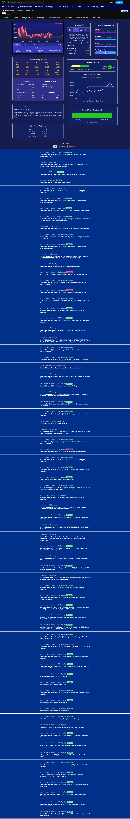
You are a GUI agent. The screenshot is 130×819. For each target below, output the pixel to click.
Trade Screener (8, 7)
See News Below (92, 122)
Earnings (49, 7)
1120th (47, 67)
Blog (108, 7)
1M (34, 44)
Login (111, 2)
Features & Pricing (91, 7)
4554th (47, 74)
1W (25, 44)
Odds (16, 18)
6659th (18, 74)
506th (17, 67)
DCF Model (68, 18)
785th (37, 67)
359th (57, 74)
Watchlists (39, 7)
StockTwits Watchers (38, 126)
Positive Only (62, 146)
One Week (81, 29)
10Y (50, 44)
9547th (27, 74)
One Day (75, 29)
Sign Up (119, 2)
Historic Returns (82, 18)
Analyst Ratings (62, 7)
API (102, 7)
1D (17, 44)
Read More (82, 40)
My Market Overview (24, 7)
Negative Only (72, 146)
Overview (6, 18)
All (55, 146)
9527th (37, 74)
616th (27, 67)
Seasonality (76, 7)
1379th (58, 67)
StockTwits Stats (54, 18)
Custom (59, 44)
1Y (42, 44)
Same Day (70, 29)
